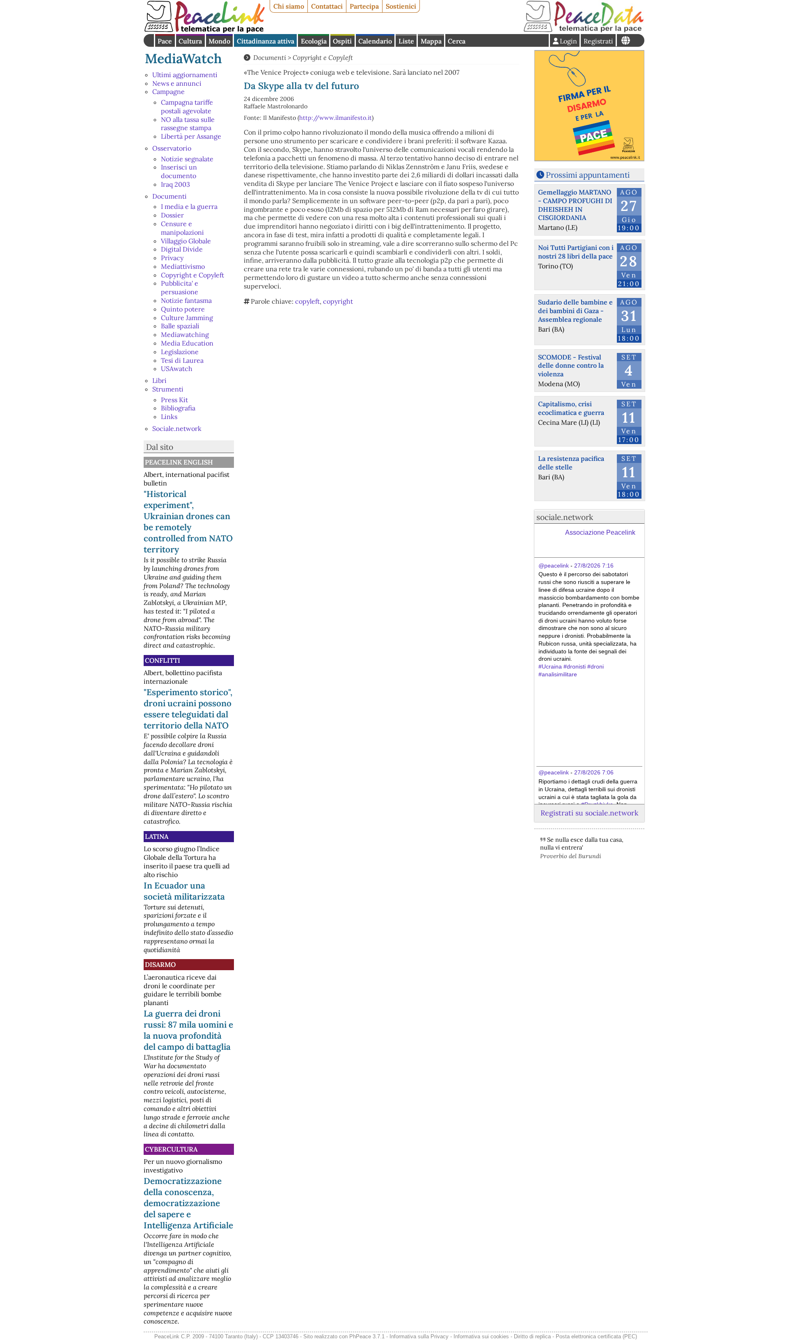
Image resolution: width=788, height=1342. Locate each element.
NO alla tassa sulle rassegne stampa (188, 123)
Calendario (375, 41)
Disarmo (160, 964)
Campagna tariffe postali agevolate (187, 106)
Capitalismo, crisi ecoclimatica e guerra (571, 408)
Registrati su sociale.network (589, 813)
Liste (406, 41)
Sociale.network (177, 428)
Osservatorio (171, 148)
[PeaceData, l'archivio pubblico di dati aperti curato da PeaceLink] (583, 30)
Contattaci (327, 6)
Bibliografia (178, 408)
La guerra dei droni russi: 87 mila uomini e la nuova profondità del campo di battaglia (188, 1030)
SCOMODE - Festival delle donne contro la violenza (571, 365)
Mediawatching (185, 334)
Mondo (219, 41)
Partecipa (364, 6)
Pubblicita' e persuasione (179, 287)
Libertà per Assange (191, 136)
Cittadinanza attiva (265, 41)
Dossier (172, 215)
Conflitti (162, 660)
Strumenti (167, 389)
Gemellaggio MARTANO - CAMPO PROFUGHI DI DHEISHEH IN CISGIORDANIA (575, 205)
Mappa (431, 41)
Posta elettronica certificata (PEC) (596, 1336)
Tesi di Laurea (182, 360)
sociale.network (564, 517)
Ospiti (342, 41)
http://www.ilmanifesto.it (335, 117)
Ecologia (314, 41)
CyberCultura (171, 1149)
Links (169, 416)
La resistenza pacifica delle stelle (571, 462)
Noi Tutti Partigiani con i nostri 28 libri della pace (576, 251)
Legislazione (180, 352)
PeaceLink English (179, 462)
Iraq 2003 (175, 184)
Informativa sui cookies (481, 1336)
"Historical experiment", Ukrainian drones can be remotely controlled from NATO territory (188, 521)
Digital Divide (182, 249)
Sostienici (401, 6)
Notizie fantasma (186, 300)
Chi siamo (288, 6)
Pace (165, 41)
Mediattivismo (183, 266)
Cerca (456, 41)
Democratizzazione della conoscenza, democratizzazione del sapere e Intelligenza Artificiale (188, 1203)
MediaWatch (183, 58)
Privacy (172, 258)
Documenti (169, 196)
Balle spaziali (180, 326)
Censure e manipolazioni (182, 228)
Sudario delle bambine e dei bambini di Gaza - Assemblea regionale (575, 310)
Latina (156, 836)
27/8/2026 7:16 (594, 565)
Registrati (598, 41)
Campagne (168, 91)
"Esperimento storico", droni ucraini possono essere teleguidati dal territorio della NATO (188, 709)
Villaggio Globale (186, 241)
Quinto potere (183, 309)
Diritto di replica (532, 1336)
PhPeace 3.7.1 (367, 1336)
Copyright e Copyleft (192, 275)
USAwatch (176, 368)
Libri (159, 380)
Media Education (187, 343)
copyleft (307, 301)
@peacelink (553, 565)
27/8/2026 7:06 (594, 772)
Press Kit (174, 400)
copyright (338, 301)
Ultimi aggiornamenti (185, 75)
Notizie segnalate (187, 159)
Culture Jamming (187, 318)
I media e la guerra (189, 206)
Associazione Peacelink (600, 532)
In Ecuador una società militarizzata (184, 891)
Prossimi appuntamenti (588, 175)
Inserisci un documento (179, 171)
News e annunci (177, 83)
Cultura (190, 41)
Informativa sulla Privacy (419, 1336)
